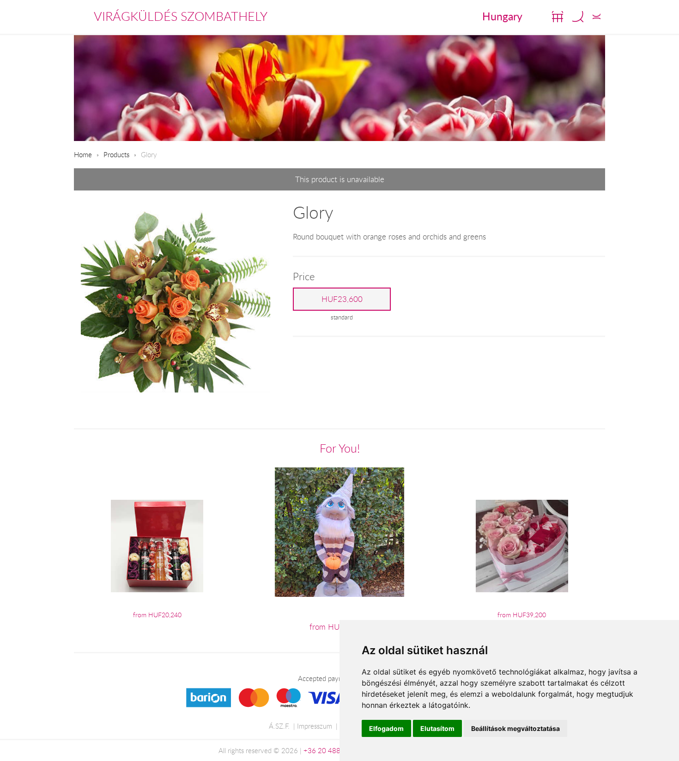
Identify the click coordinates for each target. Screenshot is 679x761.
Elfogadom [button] (386, 728)
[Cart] (557, 16)
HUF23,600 (342, 299)
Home (83, 154)
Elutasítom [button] (437, 728)
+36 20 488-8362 (331, 750)
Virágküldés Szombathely (180, 16)
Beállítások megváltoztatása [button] (515, 728)
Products (116, 154)
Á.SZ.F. (279, 725)
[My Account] (596, 16)
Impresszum (314, 725)
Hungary (502, 16)
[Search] (577, 16)
